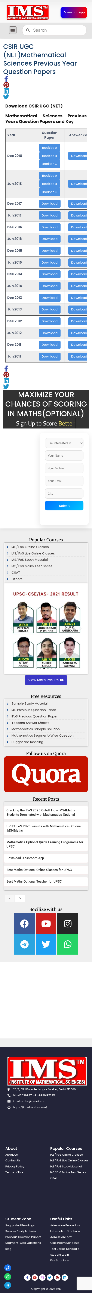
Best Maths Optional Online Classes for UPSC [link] (39, 870)
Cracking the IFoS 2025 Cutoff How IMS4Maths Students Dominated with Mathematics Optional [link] (40, 812)
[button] (12, 30)
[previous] (9, 898)
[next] (20, 898)
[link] (27, 12)
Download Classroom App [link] (25, 858)
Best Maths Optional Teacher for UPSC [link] (34, 881)
